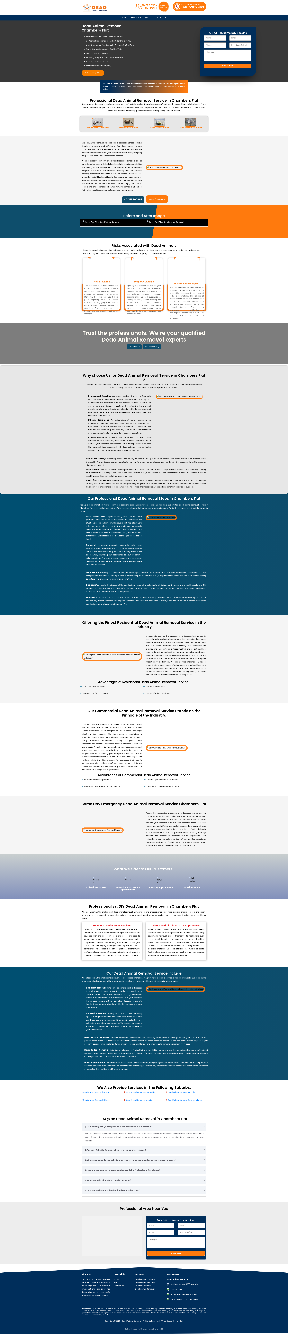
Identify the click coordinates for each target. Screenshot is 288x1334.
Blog (147, 18)
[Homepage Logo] (96, 7)
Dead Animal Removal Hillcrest (96, 1100)
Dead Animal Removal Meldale (181, 1092)
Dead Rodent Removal (145, 1282)
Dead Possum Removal (145, 1279)
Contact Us (160, 18)
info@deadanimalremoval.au (184, 1294)
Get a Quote (134, 346)
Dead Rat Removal (143, 1285)
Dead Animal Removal (144, 1289)
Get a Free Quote (157, 199)
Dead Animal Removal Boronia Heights (185, 1100)
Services (135, 18)
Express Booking (152, 346)
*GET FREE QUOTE (93, 72)
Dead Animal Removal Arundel (139, 1100)
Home (124, 18)
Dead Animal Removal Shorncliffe (140, 1092)
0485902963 (192, 6)
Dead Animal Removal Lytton (96, 1092)
